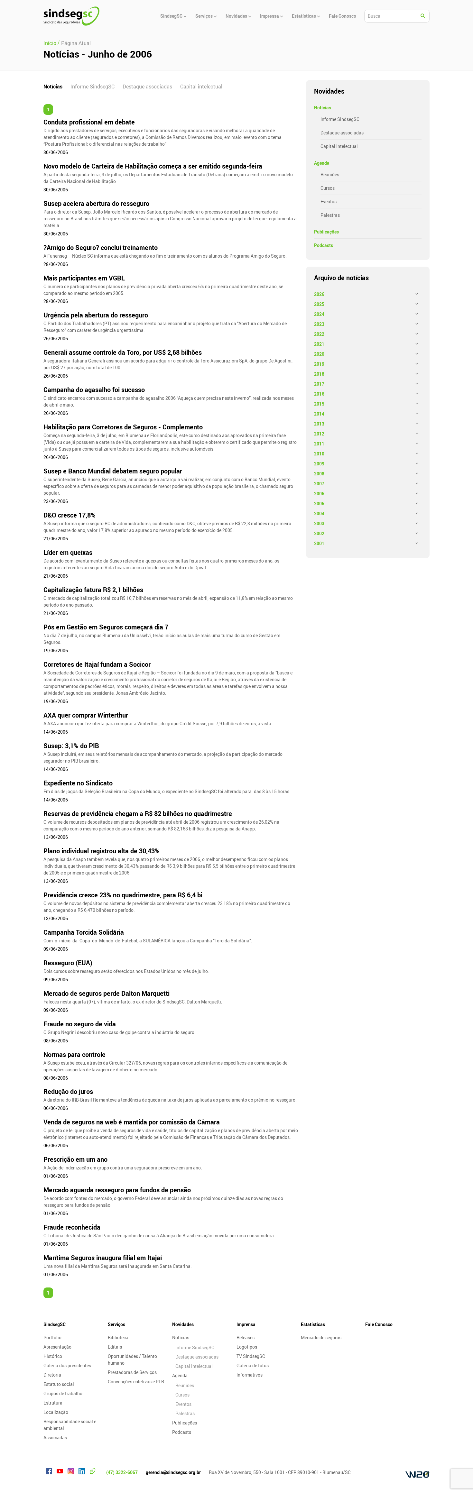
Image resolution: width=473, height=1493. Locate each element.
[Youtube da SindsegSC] (60, 1472)
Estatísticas (313, 1324)
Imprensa (245, 1324)
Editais (115, 1347)
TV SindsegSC (250, 1356)
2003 (319, 523)
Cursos (327, 188)
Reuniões (329, 174)
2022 (319, 334)
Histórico (52, 1356)
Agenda (321, 163)
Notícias (52, 86)
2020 (319, 354)
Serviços (116, 1324)
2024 (319, 314)
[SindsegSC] (71, 16)
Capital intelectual (201, 86)
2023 (319, 324)
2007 (319, 484)
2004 (319, 513)
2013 (319, 424)
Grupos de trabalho (62, 1393)
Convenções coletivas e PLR (136, 1382)
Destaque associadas (147, 86)
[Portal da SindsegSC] (92, 1472)
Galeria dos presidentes (67, 1365)
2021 (319, 344)
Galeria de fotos (252, 1365)
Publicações (326, 232)
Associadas (55, 1437)
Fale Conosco (379, 1324)
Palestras (330, 215)
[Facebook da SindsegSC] (49, 1472)
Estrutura (52, 1403)
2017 (319, 384)
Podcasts (323, 245)
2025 (319, 304)
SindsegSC (54, 1324)
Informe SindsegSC (92, 86)
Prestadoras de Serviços (132, 1372)
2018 (319, 374)
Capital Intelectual (339, 146)
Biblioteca (118, 1337)
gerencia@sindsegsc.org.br (173, 1472)
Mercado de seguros (321, 1337)
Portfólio (52, 1337)
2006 (319, 493)
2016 (319, 394)
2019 (319, 364)
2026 (319, 294)
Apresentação (57, 1347)
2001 (319, 543)
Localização (55, 1412)
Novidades (183, 1324)
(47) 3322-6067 (122, 1472)
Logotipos (246, 1347)
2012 (319, 434)
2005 (319, 503)
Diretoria (52, 1375)
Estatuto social (58, 1384)
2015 (319, 404)
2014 (319, 414)
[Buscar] (423, 16)
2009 (319, 464)
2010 (319, 454)
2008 (319, 474)
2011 (319, 444)
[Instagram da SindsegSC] (71, 1472)
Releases (245, 1337)
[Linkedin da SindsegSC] (82, 1472)
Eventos (328, 201)
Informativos (249, 1375)
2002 (319, 533)
